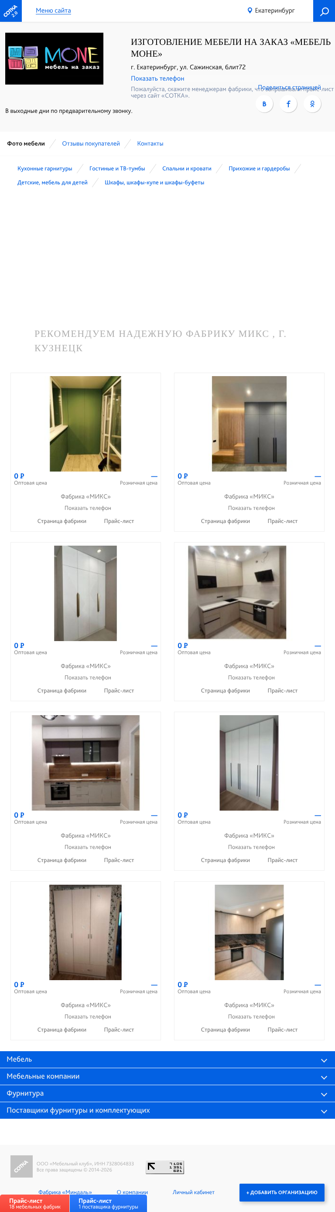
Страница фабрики (62, 521)
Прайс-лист (119, 521)
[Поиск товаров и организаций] (324, 11)
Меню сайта (53, 10)
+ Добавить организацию (282, 1192)
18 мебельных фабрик (35, 1203)
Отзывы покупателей (91, 143)
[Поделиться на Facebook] (288, 103)
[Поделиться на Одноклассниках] (312, 103)
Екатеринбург (275, 10)
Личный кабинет (194, 1192)
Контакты (150, 143)
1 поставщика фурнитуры (108, 1203)
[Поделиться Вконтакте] (264, 103)
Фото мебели (26, 143)
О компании (132, 1192)
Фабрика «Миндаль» (65, 1192)
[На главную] (11, 11)
